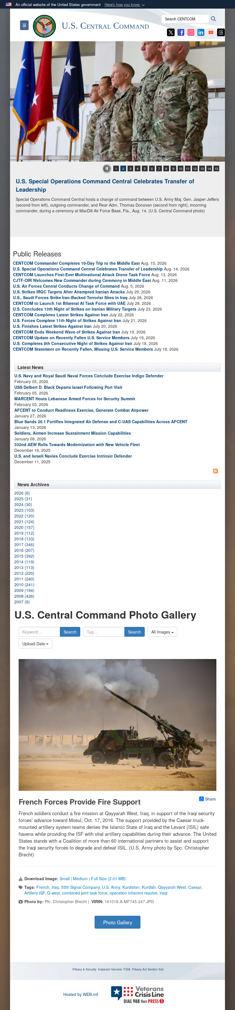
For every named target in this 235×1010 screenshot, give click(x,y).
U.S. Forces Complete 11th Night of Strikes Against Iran (67, 320)
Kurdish (149, 887)
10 (180, 168)
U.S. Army (111, 887)
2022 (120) (24, 516)
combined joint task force (84, 893)
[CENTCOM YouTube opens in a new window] (211, 32)
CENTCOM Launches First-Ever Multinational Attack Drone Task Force (81, 274)
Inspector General (110, 969)
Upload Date (34, 643)
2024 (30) (23, 504)
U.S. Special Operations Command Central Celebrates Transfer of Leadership (105, 185)
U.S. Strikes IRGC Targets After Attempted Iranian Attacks (69, 292)
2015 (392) (24, 556)
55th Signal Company (80, 887)
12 (195, 168)
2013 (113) (24, 567)
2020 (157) (24, 527)
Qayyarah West (172, 887)
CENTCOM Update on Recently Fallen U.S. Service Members (71, 337)
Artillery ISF (34, 893)
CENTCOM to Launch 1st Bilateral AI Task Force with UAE (69, 303)
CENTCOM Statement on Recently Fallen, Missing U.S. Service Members (83, 349)
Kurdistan (131, 887)
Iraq (55, 887)
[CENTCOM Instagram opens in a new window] (190, 32)
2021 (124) (24, 521)
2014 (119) (24, 561)
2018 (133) (24, 539)
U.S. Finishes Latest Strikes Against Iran (52, 326)
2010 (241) (24, 584)
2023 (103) (24, 510)
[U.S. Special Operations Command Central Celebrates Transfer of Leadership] (117, 101)
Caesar (194, 887)
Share (210, 799)
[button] (125, 5)
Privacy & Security (84, 969)
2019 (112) (24, 533)
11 (187, 168)
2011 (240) (24, 579)
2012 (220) (24, 573)
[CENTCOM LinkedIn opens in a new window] (200, 32)
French (42, 887)
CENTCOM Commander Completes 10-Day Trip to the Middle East (76, 263)
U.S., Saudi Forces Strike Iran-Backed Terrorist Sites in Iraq (70, 297)
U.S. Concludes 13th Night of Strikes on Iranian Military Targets (74, 309)
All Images (161, 632)
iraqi (163, 893)
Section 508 (156, 969)
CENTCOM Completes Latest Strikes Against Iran (60, 314)
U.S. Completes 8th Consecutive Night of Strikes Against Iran (72, 343)
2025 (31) (23, 498)
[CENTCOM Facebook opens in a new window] (180, 32)
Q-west (53, 893)
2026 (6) (22, 493)
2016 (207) (24, 550)
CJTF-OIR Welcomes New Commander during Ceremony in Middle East (82, 280)
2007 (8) (22, 602)
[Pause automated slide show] (107, 168)
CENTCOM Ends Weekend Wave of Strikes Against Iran (66, 332)
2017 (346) (24, 544)
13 (202, 168)
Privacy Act (139, 969)
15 (216, 168)
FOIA (127, 969)
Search (70, 632)
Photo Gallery (117, 922)
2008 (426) (24, 596)
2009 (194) (24, 590)
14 (209, 168)
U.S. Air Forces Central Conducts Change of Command (66, 286)
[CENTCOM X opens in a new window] (170, 32)
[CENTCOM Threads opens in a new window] (221, 32)
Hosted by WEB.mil (80, 994)
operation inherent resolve (133, 893)
